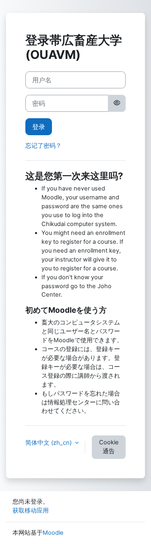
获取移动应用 (30, 510)
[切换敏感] (117, 103)
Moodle (53, 532)
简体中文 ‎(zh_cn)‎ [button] (49, 442)
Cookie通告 (109, 447)
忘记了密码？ (43, 145)
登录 (38, 127)
